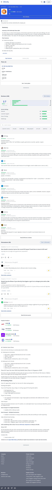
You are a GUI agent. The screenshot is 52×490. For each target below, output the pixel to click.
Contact (3, 458)
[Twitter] (2, 488)
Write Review (26, 16)
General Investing (14, 246)
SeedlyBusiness (4, 474)
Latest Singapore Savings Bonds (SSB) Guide (36, 478)
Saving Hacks (14, 279)
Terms (2, 463)
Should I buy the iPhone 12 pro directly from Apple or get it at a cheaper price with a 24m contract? (25, 282)
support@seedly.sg (12, 439)
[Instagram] (8, 488)
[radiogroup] (13, 12)
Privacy (2, 461)
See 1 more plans (26, 83)
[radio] (11, 11)
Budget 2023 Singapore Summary (33, 482)
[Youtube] (15, 488)
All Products (3, 6)
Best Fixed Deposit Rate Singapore (33, 474)
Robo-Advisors (29, 460)
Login (48, 1)
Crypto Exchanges (30, 461)
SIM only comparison (25, 424)
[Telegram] (11, 488)
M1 (3, 254)
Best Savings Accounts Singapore (33, 480)
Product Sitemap (29, 469)
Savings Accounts (30, 463)
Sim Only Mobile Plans (13, 6)
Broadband (28, 465)
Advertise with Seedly (5, 476)
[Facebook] (5, 488)
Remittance (28, 467)
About (2, 456)
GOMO (4, 290)
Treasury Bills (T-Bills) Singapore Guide (34, 476)
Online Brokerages (30, 458)
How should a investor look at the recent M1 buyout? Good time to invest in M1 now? (24, 249)
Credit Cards (28, 456)
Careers (2, 460)
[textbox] (27, 262)
